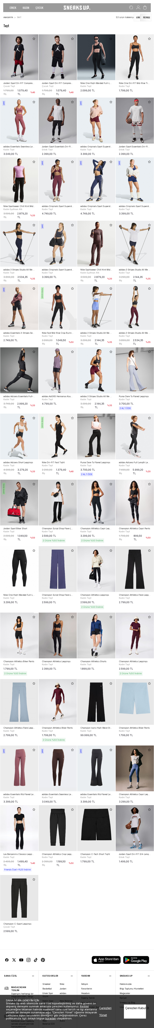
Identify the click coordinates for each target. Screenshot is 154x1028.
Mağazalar (125, 993)
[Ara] (131, 7)
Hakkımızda (126, 984)
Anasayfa (8, 17)
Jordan (63, 988)
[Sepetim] (145, 7)
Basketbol (47, 988)
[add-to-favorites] (34, 39)
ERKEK (13, 7)
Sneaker (47, 984)
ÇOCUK (39, 7)
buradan (50, 1018)
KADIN (26, 7)
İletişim (84, 984)
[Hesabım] (138, 7)
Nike (62, 984)
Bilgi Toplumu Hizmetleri (132, 988)
